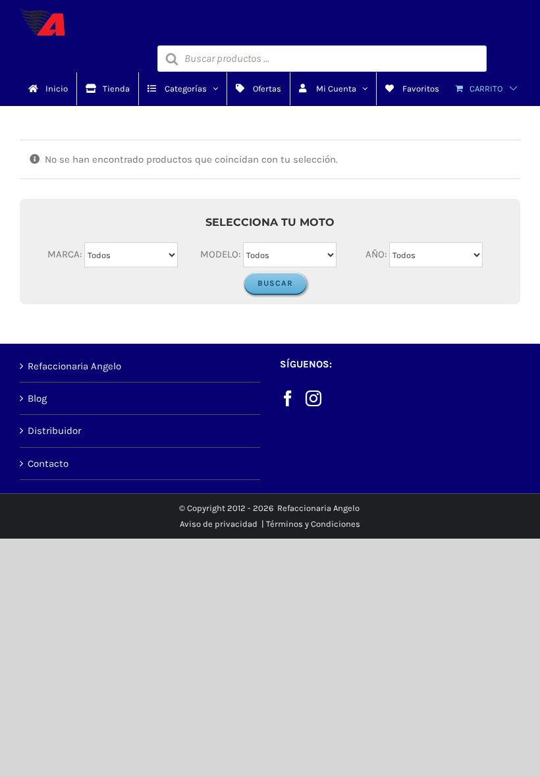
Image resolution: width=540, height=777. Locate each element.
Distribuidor (54, 431)
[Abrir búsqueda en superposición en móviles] (322, 58)
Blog (37, 398)
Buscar (275, 283)
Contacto (48, 463)
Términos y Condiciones (313, 524)
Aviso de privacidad (218, 524)
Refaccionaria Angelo (74, 366)
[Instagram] (313, 398)
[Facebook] (288, 398)
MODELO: (220, 254)
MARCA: (64, 254)
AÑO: (376, 254)
